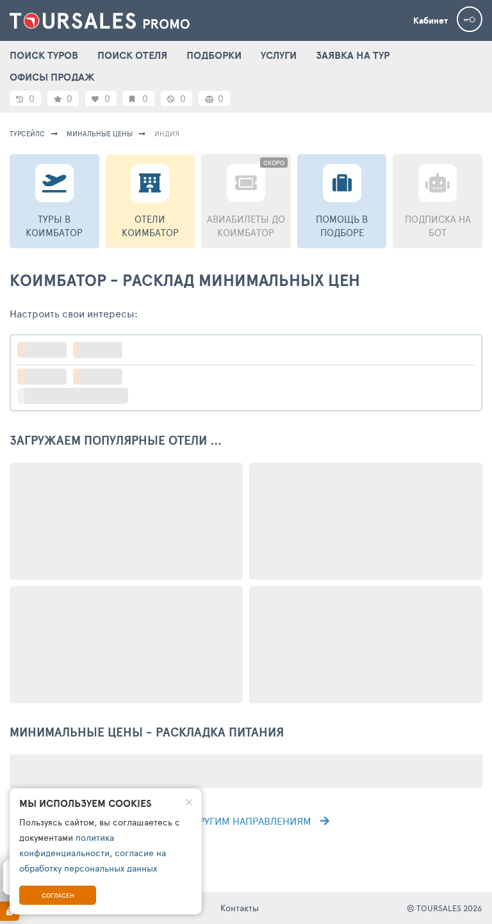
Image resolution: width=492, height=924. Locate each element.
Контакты (239, 908)
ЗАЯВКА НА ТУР (353, 55)
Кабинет (430, 20)
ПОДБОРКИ (214, 55)
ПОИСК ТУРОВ (44, 55)
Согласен (58, 895)
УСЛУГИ (279, 55)
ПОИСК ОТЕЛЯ (132, 55)
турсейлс (27, 133)
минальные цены (100, 133)
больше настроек (79, 396)
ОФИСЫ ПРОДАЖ (52, 76)
